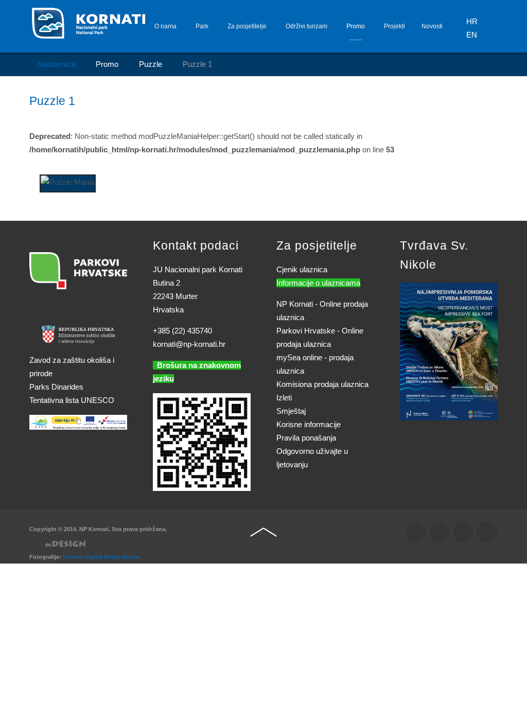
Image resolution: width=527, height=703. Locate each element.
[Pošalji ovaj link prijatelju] (494, 122)
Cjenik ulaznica (301, 269)
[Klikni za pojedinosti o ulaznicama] (449, 350)
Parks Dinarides (56, 386)
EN (471, 34)
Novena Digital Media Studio (101, 557)
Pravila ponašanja (306, 437)
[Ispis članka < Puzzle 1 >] (482, 122)
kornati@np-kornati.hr (189, 344)
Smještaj (291, 411)
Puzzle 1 (52, 101)
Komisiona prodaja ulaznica (322, 384)
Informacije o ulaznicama (318, 282)
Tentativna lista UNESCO (71, 400)
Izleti (284, 397)
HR (472, 21)
